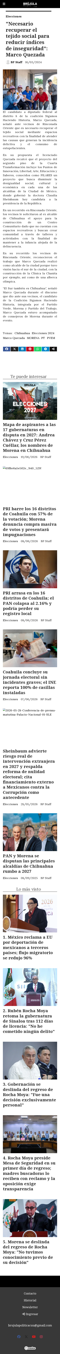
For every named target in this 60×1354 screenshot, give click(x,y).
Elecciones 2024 (43, 333)
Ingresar (31, 1314)
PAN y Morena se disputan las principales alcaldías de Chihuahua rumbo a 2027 (29, 863)
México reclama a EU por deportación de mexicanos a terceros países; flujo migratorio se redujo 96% (28, 947)
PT (43, 338)
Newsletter (30, 1307)
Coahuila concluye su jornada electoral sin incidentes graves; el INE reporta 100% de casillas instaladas (29, 682)
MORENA (33, 338)
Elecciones (13, 16)
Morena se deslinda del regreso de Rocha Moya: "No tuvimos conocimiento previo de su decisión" (28, 1252)
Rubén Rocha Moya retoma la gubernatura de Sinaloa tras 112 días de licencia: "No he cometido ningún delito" (29, 1021)
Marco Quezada (14, 338)
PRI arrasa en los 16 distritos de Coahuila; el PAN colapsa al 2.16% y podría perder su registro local (28, 603)
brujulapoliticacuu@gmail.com (30, 1325)
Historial (30, 1300)
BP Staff (16, 62)
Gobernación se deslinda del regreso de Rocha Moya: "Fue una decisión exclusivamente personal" (29, 1094)
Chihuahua (22, 333)
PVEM (51, 338)
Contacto (30, 1293)
